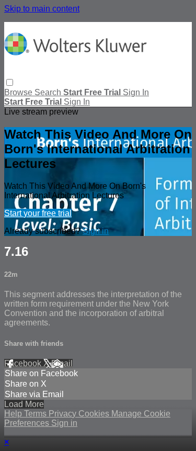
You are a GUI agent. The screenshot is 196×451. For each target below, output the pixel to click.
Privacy (63, 413)
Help (14, 413)
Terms (36, 413)
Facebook (23, 363)
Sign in (136, 92)
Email (62, 363)
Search (48, 92)
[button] (9, 82)
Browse (19, 92)
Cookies (94, 413)
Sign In (77, 101)
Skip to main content (41, 8)
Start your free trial (38, 213)
